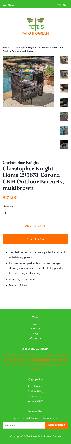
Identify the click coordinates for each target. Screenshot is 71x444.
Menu (10, 5)
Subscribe (56, 425)
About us (35, 328)
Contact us (35, 338)
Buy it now (35, 239)
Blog (35, 333)
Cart (65, 4)
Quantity (8, 206)
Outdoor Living (36, 391)
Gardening (35, 396)
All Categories (35, 401)
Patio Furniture (35, 386)
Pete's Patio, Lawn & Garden (46, 436)
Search (35, 324)
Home (6, 47)
